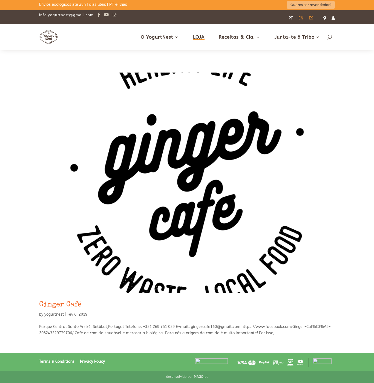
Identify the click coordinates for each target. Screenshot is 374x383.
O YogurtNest (157, 37)
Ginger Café (60, 305)
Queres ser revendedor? (310, 5)
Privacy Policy (92, 361)
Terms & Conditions (56, 361)
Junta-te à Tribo (295, 37)
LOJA (199, 37)
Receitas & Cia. (237, 37)
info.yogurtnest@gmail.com (66, 15)
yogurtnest (54, 314)
